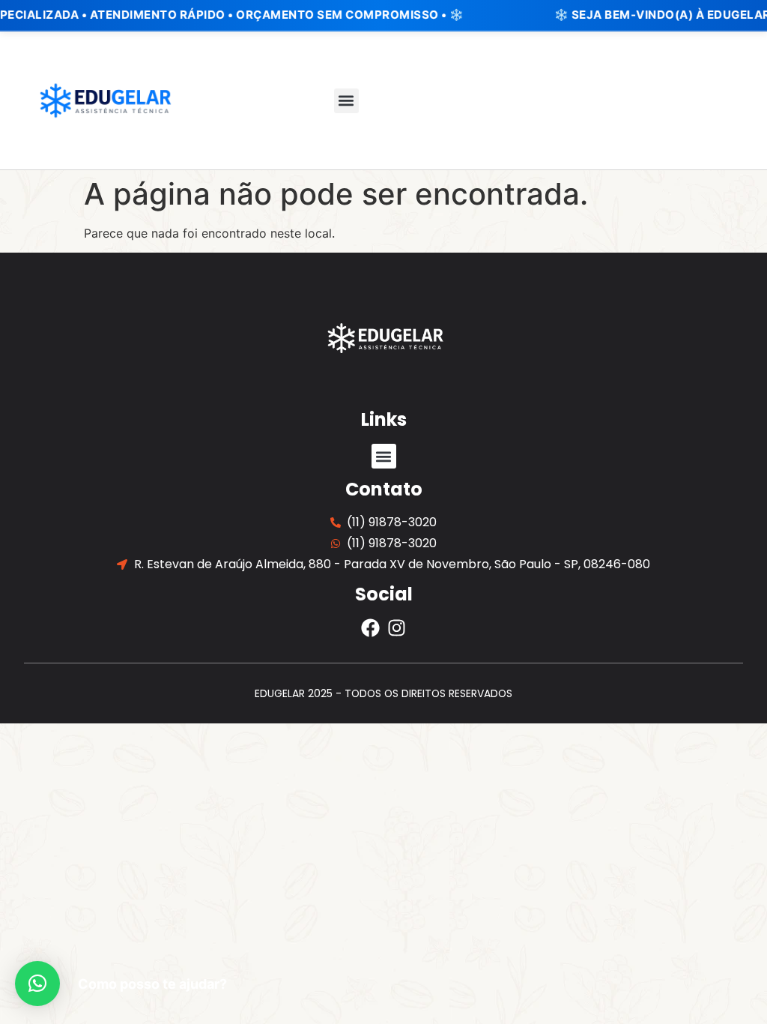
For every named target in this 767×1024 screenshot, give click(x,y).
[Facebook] (370, 627)
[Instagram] (396, 627)
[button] (346, 100)
